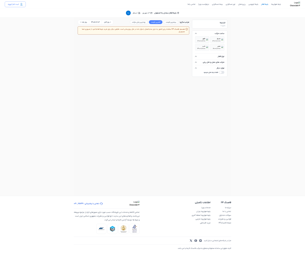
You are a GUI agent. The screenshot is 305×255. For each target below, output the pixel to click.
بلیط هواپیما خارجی (203, 219)
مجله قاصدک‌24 (225, 223)
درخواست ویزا (203, 4)
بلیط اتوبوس (253, 4)
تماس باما (191, 4)
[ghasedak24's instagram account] (200, 240)
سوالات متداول (225, 215)
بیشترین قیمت (171, 22)
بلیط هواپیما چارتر (203, 211)
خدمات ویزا (206, 207)
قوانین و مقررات (224, 219)
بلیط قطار (264, 4)
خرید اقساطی (205, 223)
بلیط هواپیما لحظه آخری (201, 215)
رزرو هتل (242, 4)
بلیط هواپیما (276, 4)
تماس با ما (226, 211)
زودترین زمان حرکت (138, 22)
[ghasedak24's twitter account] (191, 240)
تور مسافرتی (230, 4)
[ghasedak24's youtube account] (195, 240)
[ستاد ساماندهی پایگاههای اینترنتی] (123, 229)
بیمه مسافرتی (217, 4)
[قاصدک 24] (292, 4)
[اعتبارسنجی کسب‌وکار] (135, 229)
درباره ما (228, 207)
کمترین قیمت (155, 22)
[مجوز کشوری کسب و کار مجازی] (112, 229)
